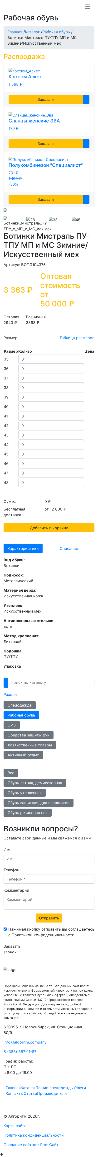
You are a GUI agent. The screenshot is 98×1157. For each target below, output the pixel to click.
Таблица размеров (76, 337)
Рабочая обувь (21, 715)
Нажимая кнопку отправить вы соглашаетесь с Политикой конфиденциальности (51, 932)
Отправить (49, 918)
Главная (13, 1087)
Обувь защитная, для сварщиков (38, 802)
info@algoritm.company (25, 1042)
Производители (52, 1093)
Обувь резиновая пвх (28, 812)
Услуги (80, 1087)
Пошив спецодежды (54, 1087)
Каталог (28, 1087)
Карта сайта (15, 1125)
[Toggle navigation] (87, 6)
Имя (7, 849)
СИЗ (12, 725)
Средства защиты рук (28, 735)
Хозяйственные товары (30, 745)
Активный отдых (23, 755)
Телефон (11, 869)
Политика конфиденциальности (34, 1135)
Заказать (46, 99)
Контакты (15, 1093)
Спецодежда (20, 705)
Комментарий (16, 890)
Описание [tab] (69, 548)
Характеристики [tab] (23, 548)
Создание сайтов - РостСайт (31, 1144)
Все (11, 772)
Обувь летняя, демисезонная (35, 782)
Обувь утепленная (25, 792)
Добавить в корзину (49, 527)
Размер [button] (10, 337)
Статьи (30, 1093)
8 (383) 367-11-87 (20, 1051)
